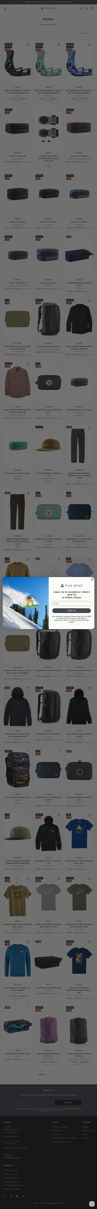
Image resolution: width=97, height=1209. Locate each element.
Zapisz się (71, 611)
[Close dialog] (92, 579)
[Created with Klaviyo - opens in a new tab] (48, 630)
